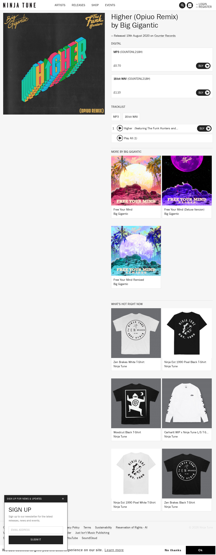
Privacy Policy (71, 527)
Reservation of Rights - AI (131, 527)
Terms (87, 527)
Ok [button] (200, 550)
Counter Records (165, 35)
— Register (204, 6)
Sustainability (103, 527)
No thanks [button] (173, 550)
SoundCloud (89, 538)
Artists (60, 5)
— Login (201, 4)
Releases (78, 5)
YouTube (72, 538)
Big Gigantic (139, 25)
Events (110, 5)
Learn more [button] (114, 550)
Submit (36, 539)
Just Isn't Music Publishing (92, 532)
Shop (95, 5)
